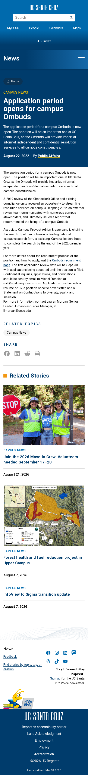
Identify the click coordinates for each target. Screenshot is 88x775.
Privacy (44, 747)
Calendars (56, 28)
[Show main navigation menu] (81, 57)
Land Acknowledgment (44, 734)
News (11, 58)
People (34, 28)
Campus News (16, 332)
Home (15, 81)
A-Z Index (44, 41)
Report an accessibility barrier (44, 727)
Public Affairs (49, 156)
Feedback (10, 656)
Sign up (55, 678)
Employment (44, 740)
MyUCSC (13, 28)
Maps (77, 28)
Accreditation (44, 754)
